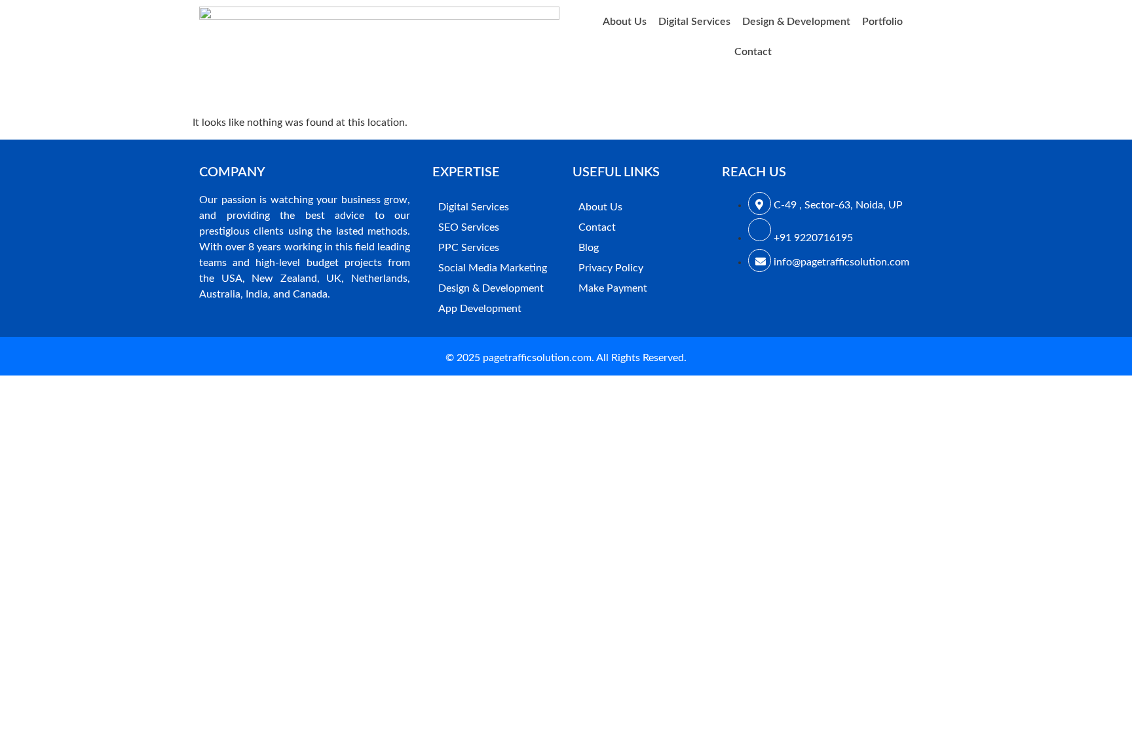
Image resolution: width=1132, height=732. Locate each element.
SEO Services (468, 227)
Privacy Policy (610, 268)
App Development (479, 308)
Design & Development (796, 21)
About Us (625, 21)
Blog (588, 247)
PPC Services (468, 247)
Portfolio (882, 21)
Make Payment (612, 288)
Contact (753, 52)
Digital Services (694, 21)
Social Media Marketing (492, 268)
